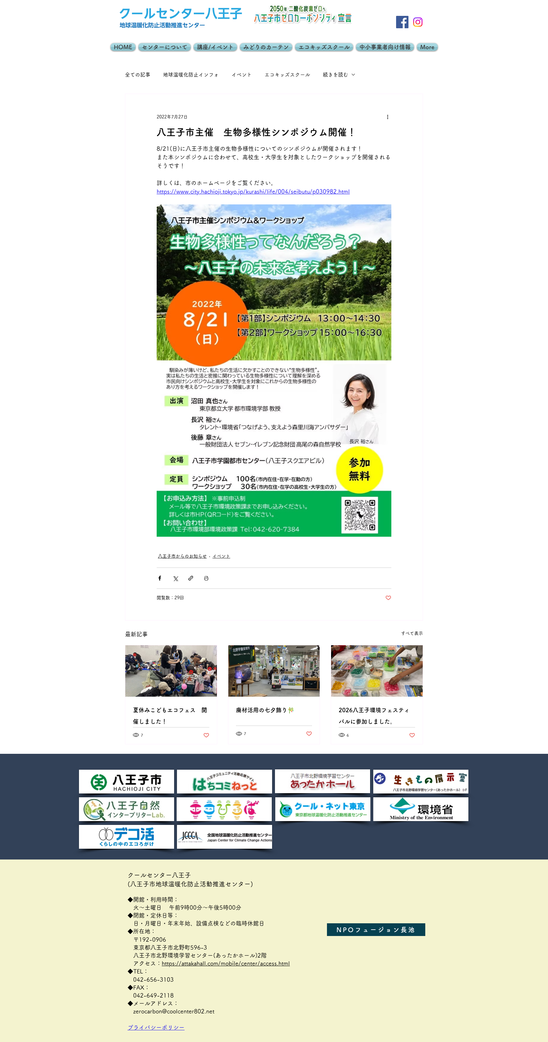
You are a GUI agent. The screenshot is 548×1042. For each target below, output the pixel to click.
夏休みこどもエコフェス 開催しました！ (170, 715)
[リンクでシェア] (191, 578)
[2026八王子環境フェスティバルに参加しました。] (377, 671)
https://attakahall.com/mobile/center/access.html (226, 963)
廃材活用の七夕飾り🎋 (265, 710)
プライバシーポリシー (159, 1027)
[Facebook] (402, 22)
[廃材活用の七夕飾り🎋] (274, 671)
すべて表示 (412, 633)
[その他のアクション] (387, 117)
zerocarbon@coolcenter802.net (173, 1011)
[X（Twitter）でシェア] (175, 578)
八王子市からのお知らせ (182, 556)
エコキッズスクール (287, 74)
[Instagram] (418, 22)
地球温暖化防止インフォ (191, 74)
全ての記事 (137, 74)
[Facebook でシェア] (160, 578)
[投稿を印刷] (206, 578)
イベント (242, 74)
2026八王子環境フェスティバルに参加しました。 (374, 715)
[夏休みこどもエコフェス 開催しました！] (171, 671)
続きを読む (335, 74)
